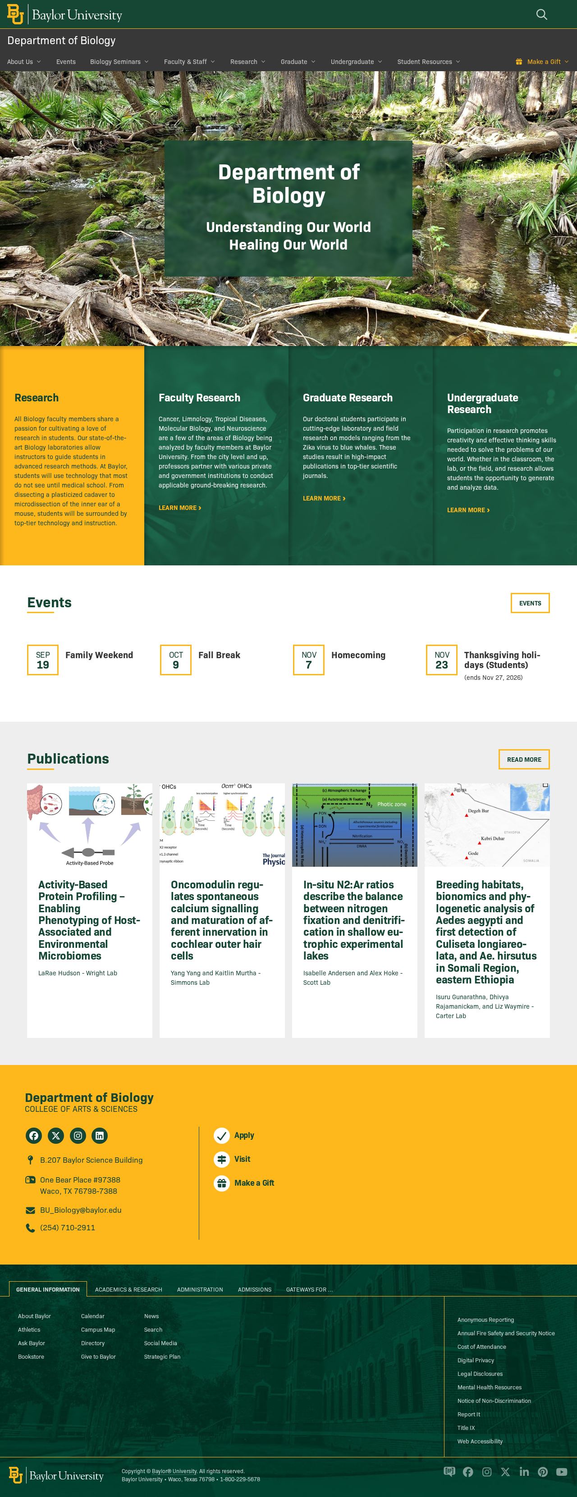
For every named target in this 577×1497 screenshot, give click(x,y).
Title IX (466, 1427)
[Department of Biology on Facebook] (34, 1136)
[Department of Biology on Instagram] (78, 1136)
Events (66, 61)
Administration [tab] (200, 1289)
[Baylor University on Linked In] (522, 1476)
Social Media (160, 1342)
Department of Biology (61, 39)
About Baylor (34, 1315)
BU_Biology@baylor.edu (81, 1209)
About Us (20, 61)
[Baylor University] (63, 14)
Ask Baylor (31, 1342)
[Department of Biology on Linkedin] (100, 1136)
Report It (469, 1414)
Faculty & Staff (185, 61)
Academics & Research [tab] (128, 1289)
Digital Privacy (476, 1360)
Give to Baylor (98, 1356)
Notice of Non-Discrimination (494, 1400)
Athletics (29, 1329)
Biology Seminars (115, 61)
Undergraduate (352, 61)
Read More (524, 759)
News (151, 1315)
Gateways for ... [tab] (309, 1289)
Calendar (93, 1315)
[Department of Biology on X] (56, 1136)
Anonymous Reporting (486, 1319)
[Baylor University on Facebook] (466, 1476)
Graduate (294, 61)
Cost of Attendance (482, 1346)
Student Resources (425, 61)
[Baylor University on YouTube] (559, 1476)
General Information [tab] (48, 1289)
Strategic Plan (162, 1356)
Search (153, 1329)
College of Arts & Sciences (81, 1108)
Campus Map (98, 1329)
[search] (543, 14)
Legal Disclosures (480, 1373)
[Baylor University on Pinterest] (541, 1476)
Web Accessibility (480, 1441)
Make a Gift (544, 61)
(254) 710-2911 (67, 1227)
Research (243, 61)
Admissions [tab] (254, 1289)
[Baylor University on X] (504, 1476)
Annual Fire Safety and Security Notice (506, 1333)
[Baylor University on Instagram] (485, 1476)
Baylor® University (174, 1470)
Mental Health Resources (490, 1387)
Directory (93, 1342)
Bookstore (31, 1356)
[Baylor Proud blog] (448, 1476)
